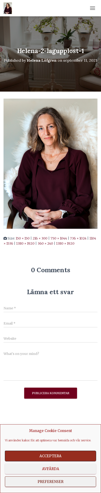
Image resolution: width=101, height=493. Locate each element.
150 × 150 (23, 238)
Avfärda (50, 469)
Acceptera (50, 456)
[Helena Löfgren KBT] (10, 8)
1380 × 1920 (25, 243)
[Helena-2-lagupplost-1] (50, 163)
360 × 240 (45, 243)
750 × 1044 (58, 238)
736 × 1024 (78, 238)
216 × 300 (40, 238)
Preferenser (50, 481)
